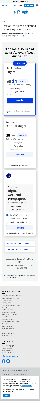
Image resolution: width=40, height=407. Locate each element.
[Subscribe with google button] (20, 105)
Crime (3, 21)
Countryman (5, 307)
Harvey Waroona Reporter (9, 314)
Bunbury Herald (6, 303)
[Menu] (3, 5)
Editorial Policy (6, 374)
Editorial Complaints (19, 374)
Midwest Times (6, 324)
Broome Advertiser (7, 300)
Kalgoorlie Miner (6, 317)
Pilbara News (5, 331)
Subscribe (29, 5)
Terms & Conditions (25, 259)
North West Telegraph (8, 328)
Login (20, 5)
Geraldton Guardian (7, 310)
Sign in (13, 277)
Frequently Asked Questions (19, 370)
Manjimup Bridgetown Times (10, 321)
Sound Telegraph (7, 335)
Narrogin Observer (7, 326)
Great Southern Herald (8, 312)
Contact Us (5, 370)
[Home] (6, 5)
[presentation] (7, 215)
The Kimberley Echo (8, 319)
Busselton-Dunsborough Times (11, 305)
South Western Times (8, 333)
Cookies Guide (26, 386)
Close (6, 395)
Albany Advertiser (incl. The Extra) (12, 296)
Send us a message (12, 356)
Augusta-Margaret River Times (10, 298)
